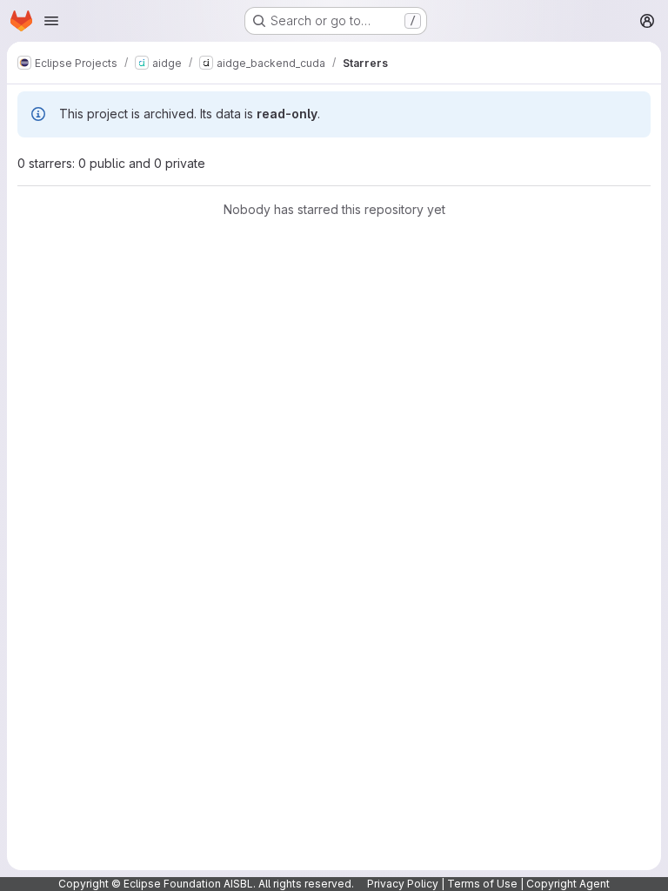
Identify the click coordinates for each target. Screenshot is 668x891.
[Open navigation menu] (51, 21)
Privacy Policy (402, 883)
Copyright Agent (568, 883)
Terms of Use (482, 883)
